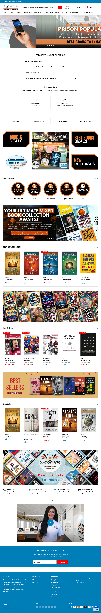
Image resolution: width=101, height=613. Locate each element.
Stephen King (65, 434)
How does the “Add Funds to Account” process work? (42, 78)
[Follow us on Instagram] (43, 607)
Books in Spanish (62, 121)
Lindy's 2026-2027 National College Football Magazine (47, 361)
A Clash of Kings (9, 279)
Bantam (7, 277)
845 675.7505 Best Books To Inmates (12, 1)
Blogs (52, 597)
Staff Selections (74, 12)
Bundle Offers (88, 12)
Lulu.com (64, 358)
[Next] (98, 268)
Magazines (27, 12)
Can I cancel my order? (32, 73)
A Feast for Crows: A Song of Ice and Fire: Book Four (28, 280)
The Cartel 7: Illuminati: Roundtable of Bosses (46, 437)
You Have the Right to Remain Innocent (85, 361)
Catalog (11, 12)
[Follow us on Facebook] (37, 607)
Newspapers (37, 12)
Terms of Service (55, 587)
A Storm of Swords (66, 279)
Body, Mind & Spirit (39, 121)
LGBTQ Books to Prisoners (86, 121)
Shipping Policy (55, 585)
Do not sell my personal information (57, 590)
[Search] (60, 7)
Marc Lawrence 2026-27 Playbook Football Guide (9, 361)
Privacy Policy (55, 580)
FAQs (33, 580)
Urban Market (15, 121)
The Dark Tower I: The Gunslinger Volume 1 (66, 437)
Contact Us (35, 582)
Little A (82, 358)
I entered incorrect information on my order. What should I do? (45, 67)
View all (96, 178)
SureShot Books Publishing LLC (31, 435)
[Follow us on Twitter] (40, 607)
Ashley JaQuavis (47, 434)
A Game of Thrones (47, 279)
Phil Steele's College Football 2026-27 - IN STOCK (29, 361)
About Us (34, 585)
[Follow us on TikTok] (52, 607)
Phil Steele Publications (30, 358)
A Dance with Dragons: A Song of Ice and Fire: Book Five (85, 437)
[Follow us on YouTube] (49, 607)
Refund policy (55, 582)
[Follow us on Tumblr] (55, 607)
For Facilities (54, 594)
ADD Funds (64, 12)
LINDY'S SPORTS (46, 358)
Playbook (7, 358)
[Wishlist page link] (96, 7)
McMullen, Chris (84, 277)
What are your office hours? (34, 61)
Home (4, 12)
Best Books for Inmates (52, 12)
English (5, 604)
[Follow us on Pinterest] (46, 607)
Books (18, 12)
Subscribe (62, 562)
